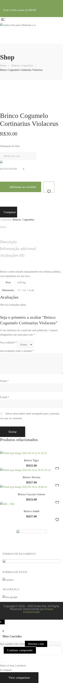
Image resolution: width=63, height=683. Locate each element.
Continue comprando (20, 650)
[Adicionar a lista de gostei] (49, 187)
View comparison (19, 677)
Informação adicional (18, 248)
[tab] (31, 242)
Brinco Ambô (31, 511)
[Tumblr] (26, 227)
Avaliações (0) (12, 255)
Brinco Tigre (31, 460)
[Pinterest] (32, 227)
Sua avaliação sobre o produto (17, 350)
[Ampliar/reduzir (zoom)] (0, 657)
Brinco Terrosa (31, 477)
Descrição (8, 241)
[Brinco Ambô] (31, 504)
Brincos (17, 219)
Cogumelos (28, 219)
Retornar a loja (36, 643)
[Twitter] (14, 227)
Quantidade (8, 169)
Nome (4, 381)
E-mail (4, 397)
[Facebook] (8, 227)
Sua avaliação (8, 342)
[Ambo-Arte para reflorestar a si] (18, 25)
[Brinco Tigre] (31, 453)
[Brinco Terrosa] (31, 470)
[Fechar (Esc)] (4, 657)
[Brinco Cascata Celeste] (31, 487)
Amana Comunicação (38, 610)
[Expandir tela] (1, 657)
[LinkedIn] (20, 227)
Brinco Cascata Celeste (31, 494)
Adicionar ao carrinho (22, 187)
